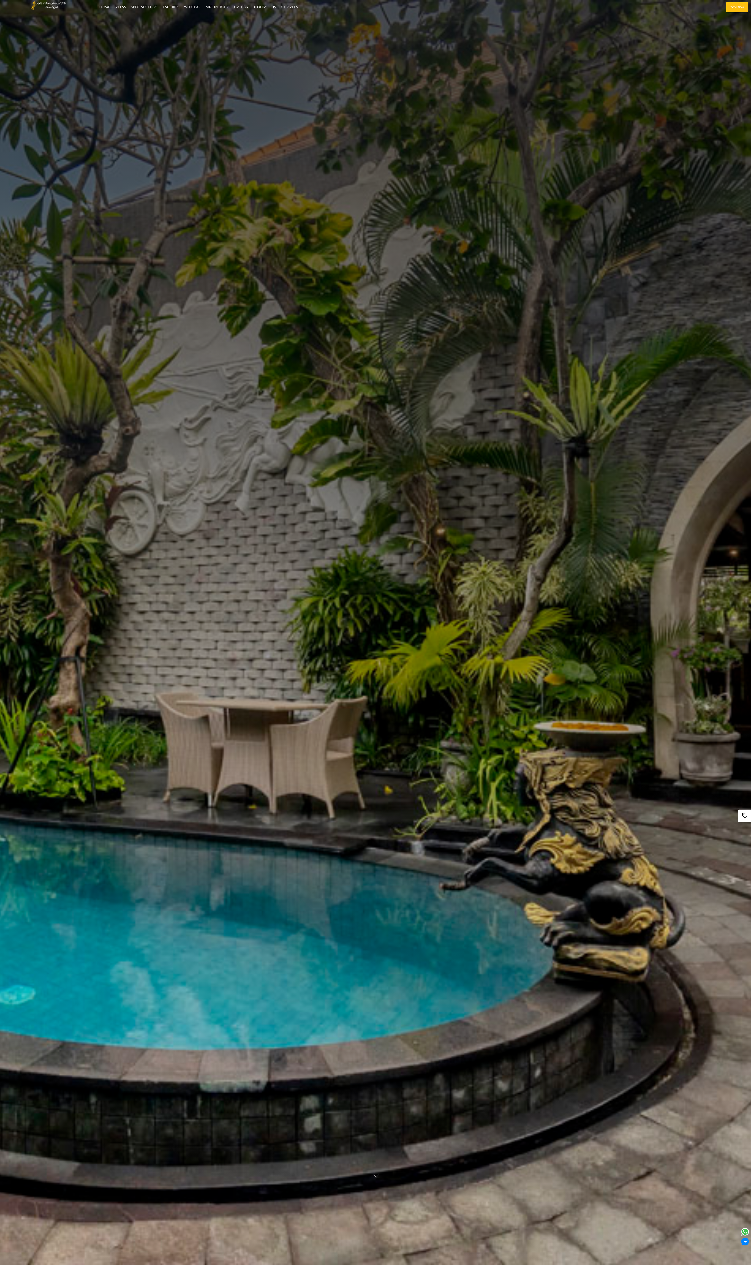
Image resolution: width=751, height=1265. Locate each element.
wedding (192, 7)
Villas (120, 7)
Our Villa (289, 7)
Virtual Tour (217, 7)
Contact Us (265, 7)
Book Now (737, 7)
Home (104, 7)
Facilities (171, 7)
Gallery (241, 7)
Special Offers (144, 7)
